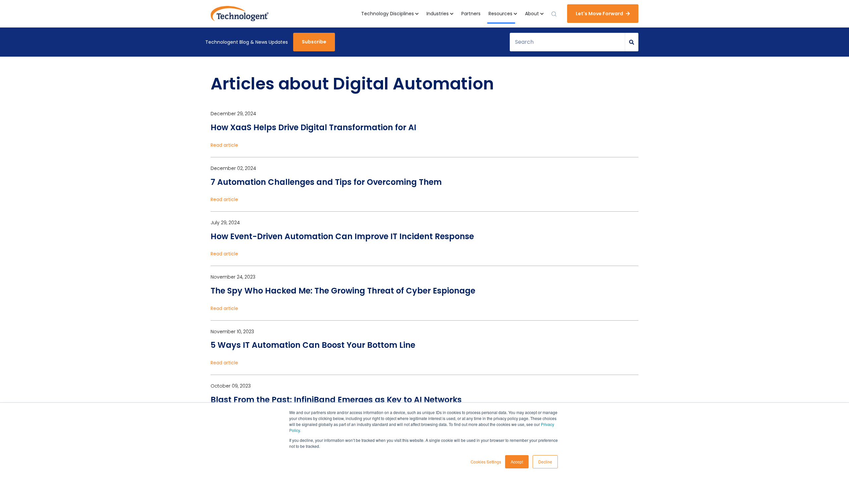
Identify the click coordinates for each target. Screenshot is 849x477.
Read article (224, 145)
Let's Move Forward (599, 13)
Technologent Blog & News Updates (246, 42)
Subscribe (314, 41)
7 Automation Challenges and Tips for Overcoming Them (326, 182)
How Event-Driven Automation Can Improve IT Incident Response (342, 236)
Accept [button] (517, 461)
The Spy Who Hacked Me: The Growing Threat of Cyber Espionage (343, 290)
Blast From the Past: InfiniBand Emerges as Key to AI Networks (336, 399)
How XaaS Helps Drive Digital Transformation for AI (313, 127)
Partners (471, 13)
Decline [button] (545, 461)
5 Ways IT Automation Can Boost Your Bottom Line (313, 345)
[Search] (631, 42)
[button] (390, 13)
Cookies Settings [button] (486, 461)
